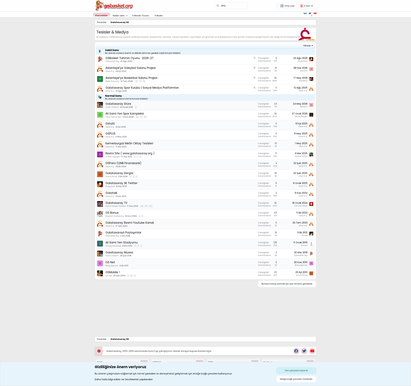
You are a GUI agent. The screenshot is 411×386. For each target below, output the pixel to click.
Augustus (302, 61)
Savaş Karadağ (113, 245)
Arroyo (304, 245)
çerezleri (150, 373)
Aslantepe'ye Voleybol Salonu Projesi (130, 68)
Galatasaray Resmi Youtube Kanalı (129, 223)
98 (145, 117)
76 (136, 81)
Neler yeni (118, 15)
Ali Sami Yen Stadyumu (121, 242)
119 (146, 206)
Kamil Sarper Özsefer (115, 206)
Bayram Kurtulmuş (114, 216)
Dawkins (303, 80)
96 (137, 117)
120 (150, 206)
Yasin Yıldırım (112, 107)
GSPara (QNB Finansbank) (123, 163)
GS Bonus (111, 213)
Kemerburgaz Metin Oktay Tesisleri (129, 143)
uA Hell (108, 275)
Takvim (158, 15)
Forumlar (101, 15)
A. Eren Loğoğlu (112, 156)
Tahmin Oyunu (140, 15)
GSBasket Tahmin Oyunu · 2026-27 (129, 58)
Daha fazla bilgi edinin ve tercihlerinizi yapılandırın (124, 379)
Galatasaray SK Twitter (121, 183)
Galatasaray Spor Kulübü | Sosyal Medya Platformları (142, 88)
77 (140, 81)
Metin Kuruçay (112, 81)
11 (135, 275)
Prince (304, 235)
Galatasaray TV (116, 203)
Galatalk (111, 193)
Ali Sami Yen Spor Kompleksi (124, 114)
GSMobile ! (112, 272)
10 (131, 275)
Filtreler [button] (307, 45)
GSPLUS (110, 133)
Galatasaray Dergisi (119, 173)
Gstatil (110, 124)
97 (141, 117)
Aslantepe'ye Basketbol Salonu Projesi (131, 78)
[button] (127, 16)
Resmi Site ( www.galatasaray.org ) (129, 153)
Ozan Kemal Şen (113, 117)
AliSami (303, 70)
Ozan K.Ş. (109, 71)
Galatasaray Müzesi (119, 252)
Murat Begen (301, 116)
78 (144, 81)
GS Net (110, 262)
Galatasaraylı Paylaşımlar (123, 232)
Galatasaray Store (118, 104)
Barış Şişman (111, 265)
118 (142, 206)
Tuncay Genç (300, 205)
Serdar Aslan (301, 156)
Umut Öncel (111, 176)
